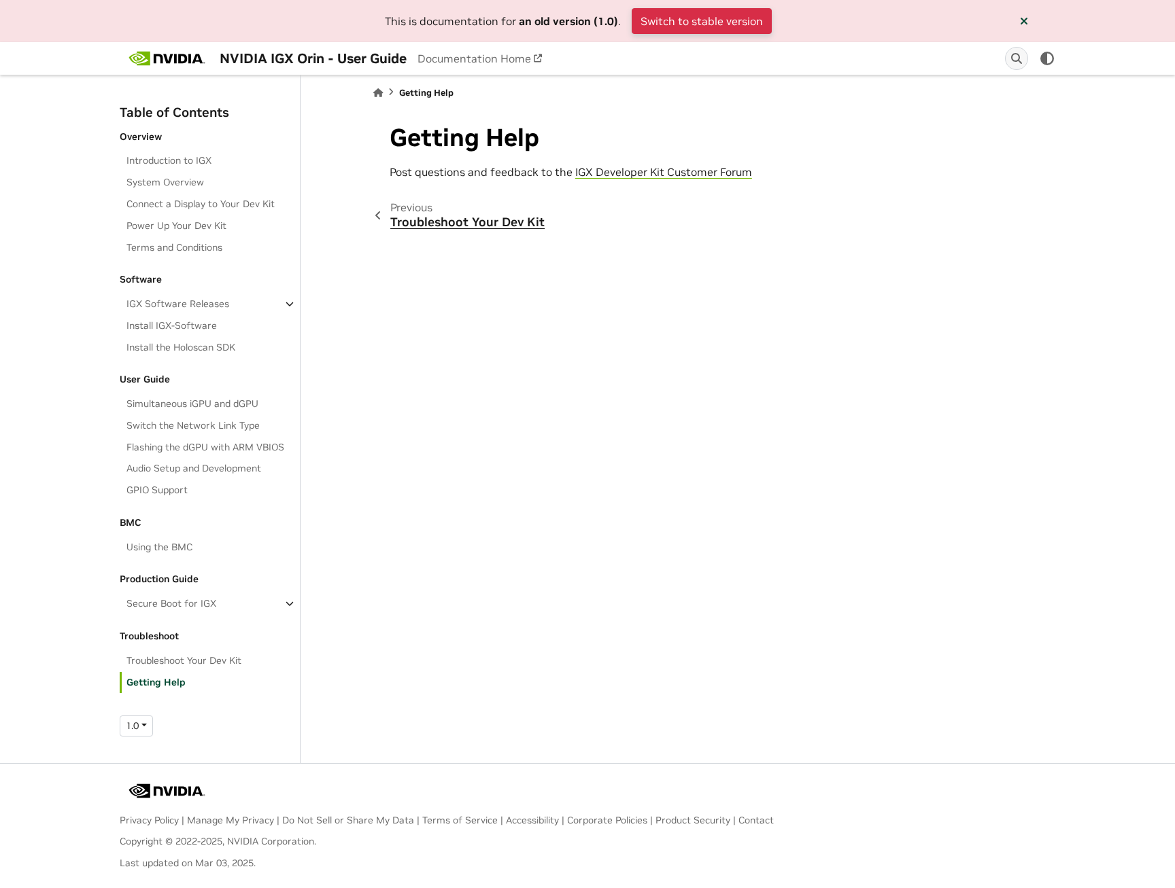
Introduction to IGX (168, 160)
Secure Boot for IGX (171, 603)
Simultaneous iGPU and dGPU (192, 403)
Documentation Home (474, 58)
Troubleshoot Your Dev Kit (183, 660)
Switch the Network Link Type (193, 425)
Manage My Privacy (230, 820)
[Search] (1016, 58)
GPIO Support (157, 490)
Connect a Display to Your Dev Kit (200, 204)
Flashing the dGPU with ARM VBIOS (205, 447)
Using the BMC (159, 547)
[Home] (378, 93)
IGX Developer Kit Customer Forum (663, 172)
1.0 (132, 726)
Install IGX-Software (171, 325)
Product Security (692, 820)
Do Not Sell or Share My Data (348, 820)
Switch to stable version (702, 21)
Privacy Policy (149, 820)
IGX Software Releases (177, 304)
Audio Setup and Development (193, 468)
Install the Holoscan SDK (180, 347)
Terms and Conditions (174, 247)
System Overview (165, 182)
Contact (756, 820)
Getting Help (156, 682)
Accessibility (532, 820)
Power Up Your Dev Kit (176, 225)
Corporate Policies (607, 820)
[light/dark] (1047, 58)
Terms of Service (460, 820)
